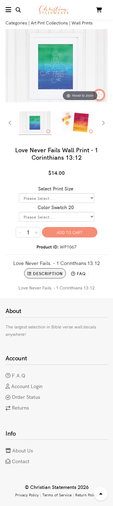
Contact (20, 461)
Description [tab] (47, 273)
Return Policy (86, 494)
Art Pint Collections (49, 23)
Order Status (26, 396)
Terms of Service (56, 494)
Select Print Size (55, 188)
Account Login (27, 386)
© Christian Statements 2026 (57, 486)
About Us (22, 450)
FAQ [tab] (80, 273)
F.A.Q (18, 375)
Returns (20, 407)
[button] (13, 9)
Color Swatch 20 (56, 207)
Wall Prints (82, 23)
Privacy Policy (27, 494)
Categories (16, 23)
